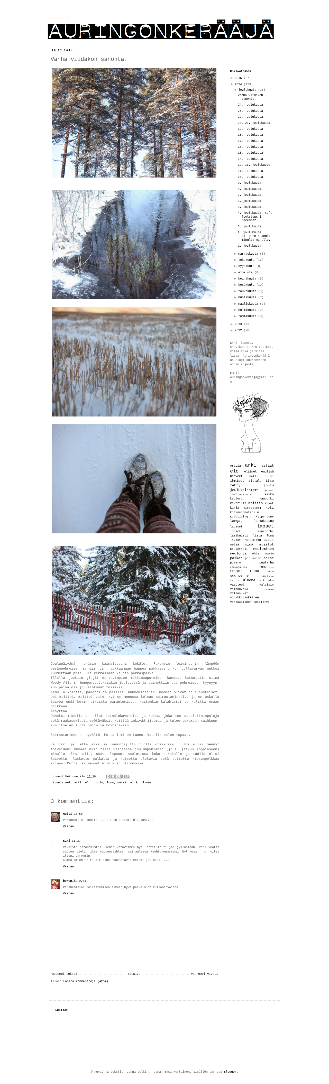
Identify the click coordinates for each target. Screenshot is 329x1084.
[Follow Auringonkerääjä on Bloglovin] (250, 453)
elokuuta (246, 272)
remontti (266, 567)
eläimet (250, 472)
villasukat (239, 593)
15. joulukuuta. (251, 153)
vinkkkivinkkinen (244, 597)
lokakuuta (247, 260)
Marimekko (253, 540)
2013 (239, 324)
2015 (239, 78)
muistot (266, 544)
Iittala (255, 481)
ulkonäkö (266, 580)
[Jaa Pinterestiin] (127, 776)
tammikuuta (248, 316)
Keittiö (255, 503)
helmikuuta (248, 310)
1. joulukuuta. (250, 246)
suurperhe (239, 575)
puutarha (266, 562)
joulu (98, 782)
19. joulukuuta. (251, 129)
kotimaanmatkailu (244, 512)
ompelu (269, 553)
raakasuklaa (238, 567)
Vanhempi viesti (204, 974)
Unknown (72, 776)
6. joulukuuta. (250, 201)
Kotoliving (239, 516)
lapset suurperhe (252, 531)
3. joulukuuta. (250, 226)
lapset (265, 526)
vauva (270, 589)
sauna (270, 571)
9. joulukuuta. (250, 183)
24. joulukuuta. (251, 105)
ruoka (254, 571)
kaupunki (266, 499)
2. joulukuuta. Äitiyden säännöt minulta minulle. (254, 236)
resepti (236, 571)
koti (270, 508)
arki (77, 782)
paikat (236, 558)
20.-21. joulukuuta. (255, 123)
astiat (267, 466)
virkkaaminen (241, 602)
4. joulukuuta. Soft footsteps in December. (255, 216)
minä (133, 782)
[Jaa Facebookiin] (122, 776)
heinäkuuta (248, 279)
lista (257, 536)
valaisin (266, 584)
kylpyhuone (265, 516)
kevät (269, 503)
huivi (269, 476)
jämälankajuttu (241, 494)
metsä (121, 782)
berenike (70, 881)
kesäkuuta (247, 285)
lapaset (236, 526)
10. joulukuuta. (251, 177)
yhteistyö (261, 602)
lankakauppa (264, 521)
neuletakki (239, 549)
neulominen (263, 549)
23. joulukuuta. (251, 111)
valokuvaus (239, 589)
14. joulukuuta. (251, 159)
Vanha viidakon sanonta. (250, 97)
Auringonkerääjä (59, 18)
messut (269, 540)
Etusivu (134, 974)
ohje (255, 553)
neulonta (238, 553)
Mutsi (67, 814)
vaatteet (237, 585)
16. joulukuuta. (251, 147)
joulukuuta (248, 90)
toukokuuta (248, 291)
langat (236, 521)
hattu (253, 476)
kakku (269, 494)
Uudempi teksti (64, 974)
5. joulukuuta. (250, 207)
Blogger (230, 1072)
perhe (268, 558)
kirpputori (252, 507)
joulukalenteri (244, 490)
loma (110, 782)
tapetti (267, 575)
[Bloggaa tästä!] (113, 776)
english (267, 472)
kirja (234, 508)
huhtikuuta (248, 297)
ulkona (146, 782)
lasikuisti (239, 536)
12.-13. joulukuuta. (255, 165)
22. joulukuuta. (251, 117)
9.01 (82, 881)
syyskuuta (247, 266)
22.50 (78, 814)
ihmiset (237, 481)
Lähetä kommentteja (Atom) (85, 981)
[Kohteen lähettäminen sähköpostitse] (108, 776)
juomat (269, 490)
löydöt (235, 540)
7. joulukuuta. (250, 195)
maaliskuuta (249, 304)
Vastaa (68, 826)
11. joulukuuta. (251, 171)
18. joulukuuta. (251, 135)
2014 (239, 84)
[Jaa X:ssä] (118, 776)
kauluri (236, 498)
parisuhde (253, 558)
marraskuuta (249, 254)
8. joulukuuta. (250, 189)
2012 (239, 330)
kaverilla (238, 503)
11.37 (76, 841)
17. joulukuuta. (251, 141)
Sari (66, 841)
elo (87, 782)
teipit (234, 580)
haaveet (236, 476)
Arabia (235, 466)
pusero (235, 562)
